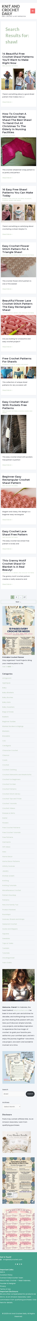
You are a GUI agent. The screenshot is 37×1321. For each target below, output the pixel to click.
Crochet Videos (8, 808)
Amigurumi (6, 678)
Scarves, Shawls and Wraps (11, 200)
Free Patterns (7, 837)
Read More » (7, 102)
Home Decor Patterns (11, 861)
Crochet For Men (9, 784)
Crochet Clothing (8, 135)
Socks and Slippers (10, 929)
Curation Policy (6, 1275)
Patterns (5, 900)
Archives (5, 1102)
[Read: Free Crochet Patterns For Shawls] (18, 372)
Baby (4, 688)
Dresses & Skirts (8, 813)
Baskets (5, 717)
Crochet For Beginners (11, 779)
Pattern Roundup (9, 895)
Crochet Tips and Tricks (12, 799)
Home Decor (7, 856)
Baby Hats (6, 702)
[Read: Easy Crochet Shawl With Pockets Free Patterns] (13, 434)
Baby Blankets (8, 692)
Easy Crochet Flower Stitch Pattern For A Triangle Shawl (15, 249)
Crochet (5, 765)
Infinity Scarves (8, 866)
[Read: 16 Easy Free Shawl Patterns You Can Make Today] (18, 212)
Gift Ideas (6, 847)
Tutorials (6, 953)
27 (25, 597)
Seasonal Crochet (9, 924)
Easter (4, 818)
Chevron (5, 755)
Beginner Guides (9, 721)
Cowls (4, 760)
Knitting (5, 881)
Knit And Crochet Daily (11, 10)
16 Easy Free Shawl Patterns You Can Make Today (17, 192)
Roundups (28, 198)
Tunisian (5, 948)
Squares (5, 934)
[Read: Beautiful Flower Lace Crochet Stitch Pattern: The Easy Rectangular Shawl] (18, 325)
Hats (4, 852)
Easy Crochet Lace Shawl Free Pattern (15, 533)
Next (18, 602)
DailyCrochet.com (20, 1010)
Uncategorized (8, 958)
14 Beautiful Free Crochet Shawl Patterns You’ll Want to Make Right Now (18, 58)
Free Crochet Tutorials (11, 832)
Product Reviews (9, 910)
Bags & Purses (8, 712)
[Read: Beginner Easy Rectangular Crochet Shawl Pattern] (18, 498)
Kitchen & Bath (8, 876)
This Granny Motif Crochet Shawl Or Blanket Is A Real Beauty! (14, 565)
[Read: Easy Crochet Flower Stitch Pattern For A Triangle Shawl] (18, 267)
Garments (6, 842)
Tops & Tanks (7, 943)
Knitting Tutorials (9, 885)
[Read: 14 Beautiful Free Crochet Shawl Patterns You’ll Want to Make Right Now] (18, 79)
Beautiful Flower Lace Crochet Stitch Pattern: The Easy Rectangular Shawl (17, 305)
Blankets (5, 198)
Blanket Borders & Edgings (12, 726)
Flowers (5, 823)
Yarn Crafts (7, 963)
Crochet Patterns (9, 789)
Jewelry (5, 871)
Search (5, 1089)
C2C (4, 741)
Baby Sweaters (8, 707)
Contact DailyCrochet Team (11, 1278)
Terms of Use (5, 1289)
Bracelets (6, 736)
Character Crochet (10, 750)
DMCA (2, 1272)
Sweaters (6, 938)
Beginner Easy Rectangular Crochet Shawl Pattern (16, 479)
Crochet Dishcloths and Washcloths (16, 775)
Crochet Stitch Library (10, 255)
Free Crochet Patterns (10, 66)
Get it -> (7, 667)
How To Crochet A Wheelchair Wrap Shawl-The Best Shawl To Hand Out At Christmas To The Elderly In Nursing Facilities (16, 123)
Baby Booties (7, 697)
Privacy (3, 1286)
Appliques (6, 683)
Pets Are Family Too (10, 905)
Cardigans (6, 746)
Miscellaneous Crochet (11, 890)
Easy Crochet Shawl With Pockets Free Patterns (15, 405)
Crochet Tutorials (9, 803)
